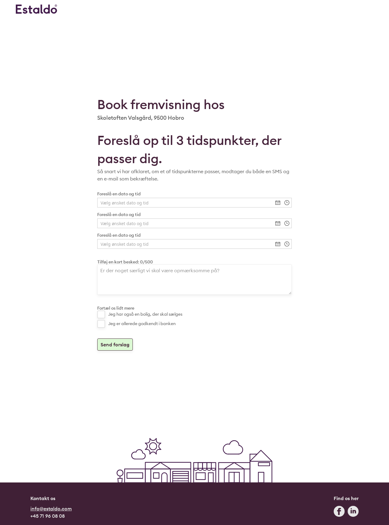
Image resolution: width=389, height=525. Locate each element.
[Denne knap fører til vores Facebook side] (339, 513)
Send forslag (115, 344)
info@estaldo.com (51, 509)
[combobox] (185, 202)
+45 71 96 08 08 (47, 516)
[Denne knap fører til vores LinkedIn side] (353, 513)
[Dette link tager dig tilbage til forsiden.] (36, 9)
